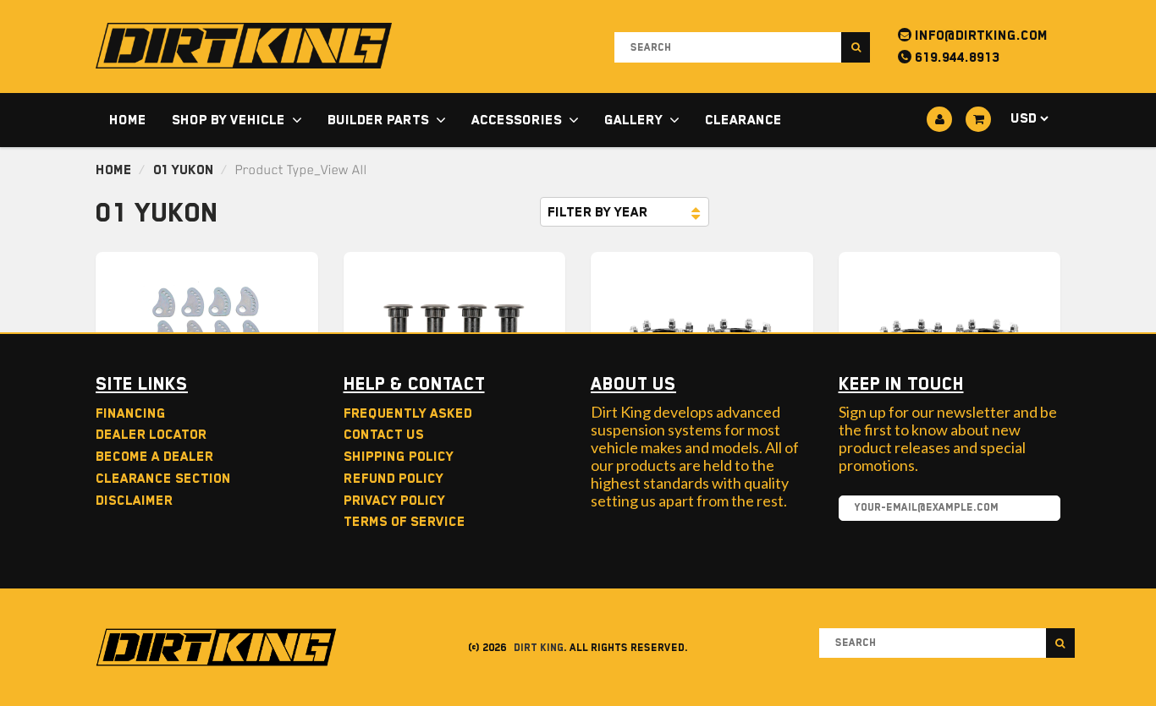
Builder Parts (378, 120)
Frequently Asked (408, 413)
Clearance (743, 120)
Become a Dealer (154, 456)
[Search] (855, 47)
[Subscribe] (1039, 509)
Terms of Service (404, 521)
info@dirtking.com (979, 35)
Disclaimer (134, 500)
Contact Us (384, 434)
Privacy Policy (394, 500)
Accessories (516, 120)
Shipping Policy (399, 456)
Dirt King (539, 648)
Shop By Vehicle (228, 120)
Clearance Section (163, 478)
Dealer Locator (151, 434)
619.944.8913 (955, 57)
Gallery (633, 120)
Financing (131, 413)
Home (127, 120)
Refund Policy (393, 478)
